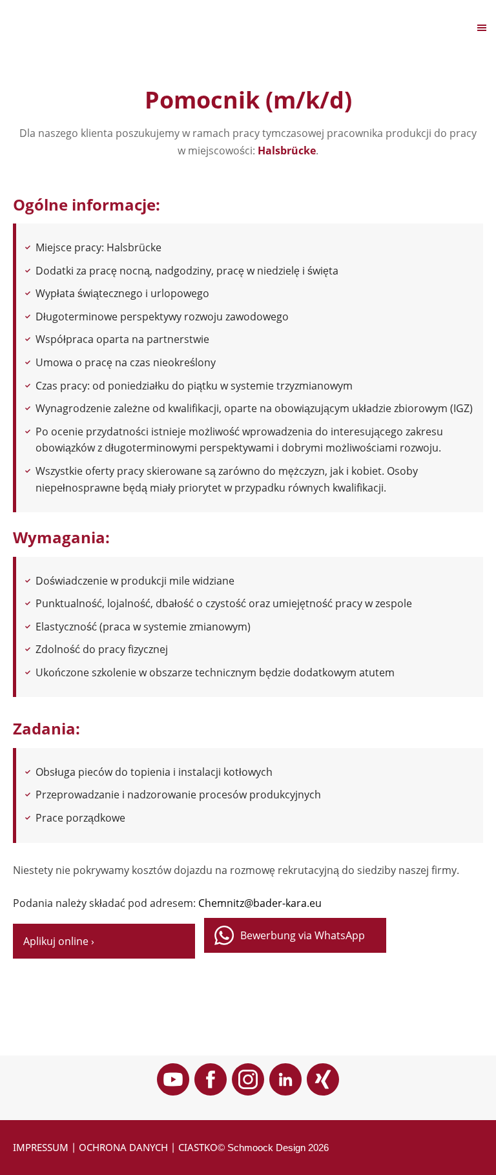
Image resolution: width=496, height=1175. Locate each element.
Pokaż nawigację (53, 27)
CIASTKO (198, 1147)
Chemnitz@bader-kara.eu (260, 903)
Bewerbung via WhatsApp (302, 935)
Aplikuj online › (58, 941)
